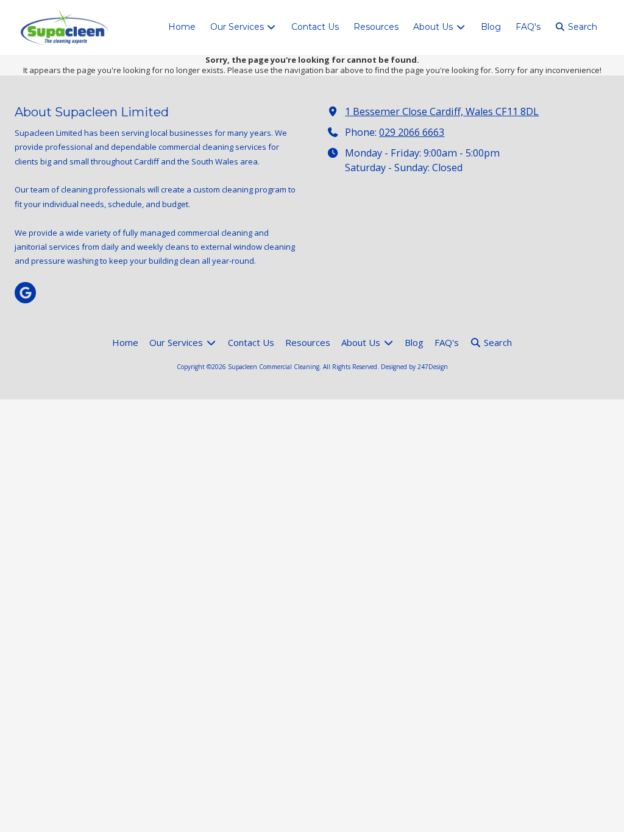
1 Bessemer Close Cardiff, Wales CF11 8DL (442, 111)
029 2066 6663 (411, 132)
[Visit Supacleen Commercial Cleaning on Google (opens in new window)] (25, 292)
